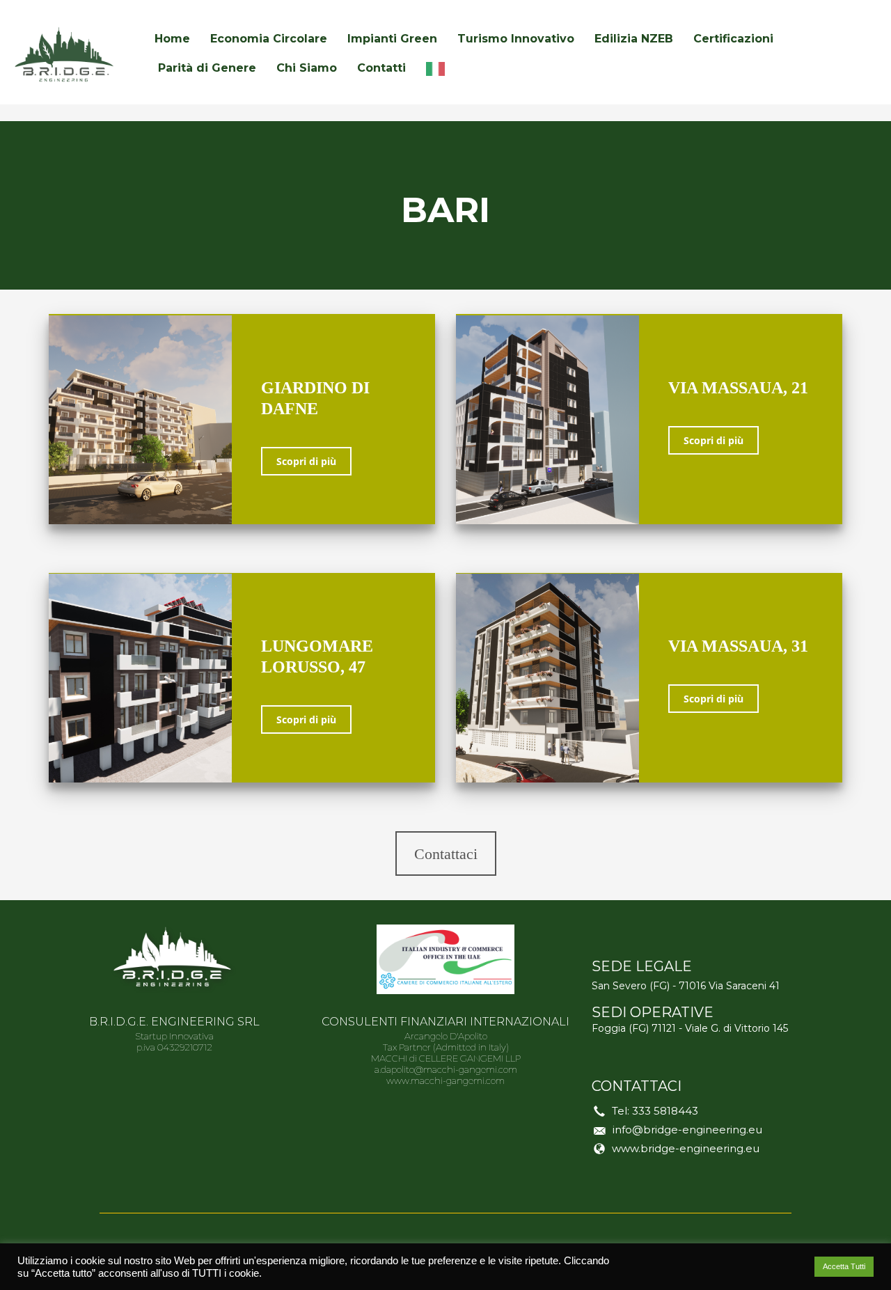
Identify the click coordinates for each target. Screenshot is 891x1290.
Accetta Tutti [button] (844, 1266)
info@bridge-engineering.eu (687, 1129)
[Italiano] (439, 68)
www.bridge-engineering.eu (685, 1148)
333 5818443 (665, 1110)
